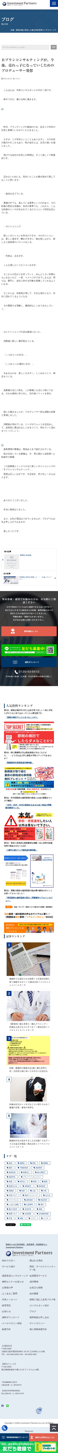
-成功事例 (33, 1282)
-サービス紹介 (8, 1266)
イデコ (33, 1218)
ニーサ (45, 1218)
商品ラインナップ (31, 1195)
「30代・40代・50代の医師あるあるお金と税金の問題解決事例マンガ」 (28, 806)
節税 (10, 1163)
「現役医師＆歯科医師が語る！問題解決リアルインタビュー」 (29, 899)
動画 (10, 1168)
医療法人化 (13, 1186)
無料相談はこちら (31, 631)
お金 (34, 1191)
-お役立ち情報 (36, 1287)
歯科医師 (29, 1200)
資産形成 (12, 1172)
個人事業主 (41, 1172)
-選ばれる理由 (36, 1260)
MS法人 (22, 1181)
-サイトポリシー (37, 1323)
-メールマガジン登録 (11, 1323)
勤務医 (45, 1163)
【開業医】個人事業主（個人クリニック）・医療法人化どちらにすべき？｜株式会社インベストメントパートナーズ (29, 1027)
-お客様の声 (7, 1287)
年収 (45, 1191)
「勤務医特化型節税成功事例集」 (19, 763)
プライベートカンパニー (32, 1177)
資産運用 (39, 1168)
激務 (40, 1209)
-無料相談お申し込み (39, 1317)
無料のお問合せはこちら (45, 1437)
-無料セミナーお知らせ (12, 1282)
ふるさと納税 (14, 1204)
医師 (34, 1163)
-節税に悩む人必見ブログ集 (42, 1299)
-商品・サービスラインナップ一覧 (42, 1268)
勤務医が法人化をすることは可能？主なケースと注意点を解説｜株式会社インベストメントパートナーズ (29, 1143)
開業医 (22, 1163)
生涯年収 (28, 1209)
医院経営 (42, 1186)
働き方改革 (13, 1209)
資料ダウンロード (32, 662)
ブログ (17, 79)
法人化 (47, 1195)
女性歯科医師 (44, 1214)
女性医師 (28, 1214)
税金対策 (43, 1200)
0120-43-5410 (29, 671)
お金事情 (29, 1204)
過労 (42, 1204)
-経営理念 (6, 1305)
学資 (10, 1218)
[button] (54, 3)
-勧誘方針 (6, 1329)
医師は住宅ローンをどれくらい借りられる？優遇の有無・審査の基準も (29, 1106)
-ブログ (32, 1311)
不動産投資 (24, 1168)
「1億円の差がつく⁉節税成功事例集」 (21, 850)
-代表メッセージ (9, 1299)
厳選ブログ (13, 1214)
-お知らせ (6, 1311)
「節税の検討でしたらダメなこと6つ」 (22, 717)
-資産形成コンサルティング (14, 1276)
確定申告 (12, 1177)
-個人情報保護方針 (38, 1329)
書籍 (45, 1181)
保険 (21, 1218)
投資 (23, 1191)
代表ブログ (13, 1195)
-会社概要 (33, 1293)
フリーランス (14, 1200)
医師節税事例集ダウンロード (16, 1437)
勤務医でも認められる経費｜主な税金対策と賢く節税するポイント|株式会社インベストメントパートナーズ (29, 982)
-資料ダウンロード (10, 1317)
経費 (10, 1181)
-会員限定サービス (38, 1276)
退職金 (11, 1191)
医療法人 (26, 1172)
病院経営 (28, 1186)
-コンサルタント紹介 (39, 1305)
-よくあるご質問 (9, 1293)
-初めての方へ (8, 1260)
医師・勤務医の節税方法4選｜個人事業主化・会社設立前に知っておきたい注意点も (28, 1069)
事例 (34, 1181)
